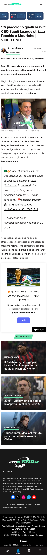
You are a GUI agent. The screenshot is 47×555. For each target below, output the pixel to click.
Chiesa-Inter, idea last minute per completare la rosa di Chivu (23, 436)
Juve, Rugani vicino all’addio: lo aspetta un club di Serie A (22, 402)
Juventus (9, 396)
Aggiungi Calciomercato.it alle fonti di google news (22, 58)
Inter (7, 428)
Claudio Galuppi (23, 507)
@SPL (7, 204)
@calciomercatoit (30, 199)
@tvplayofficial (27, 180)
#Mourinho (11, 185)
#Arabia (25, 185)
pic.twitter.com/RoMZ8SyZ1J (21, 209)
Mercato (8, 357)
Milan (16, 357)
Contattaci (39, 535)
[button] (35, 4)
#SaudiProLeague (21, 204)
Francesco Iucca (13, 52)
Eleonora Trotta (14, 48)
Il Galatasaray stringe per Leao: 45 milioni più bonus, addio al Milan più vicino (21, 365)
